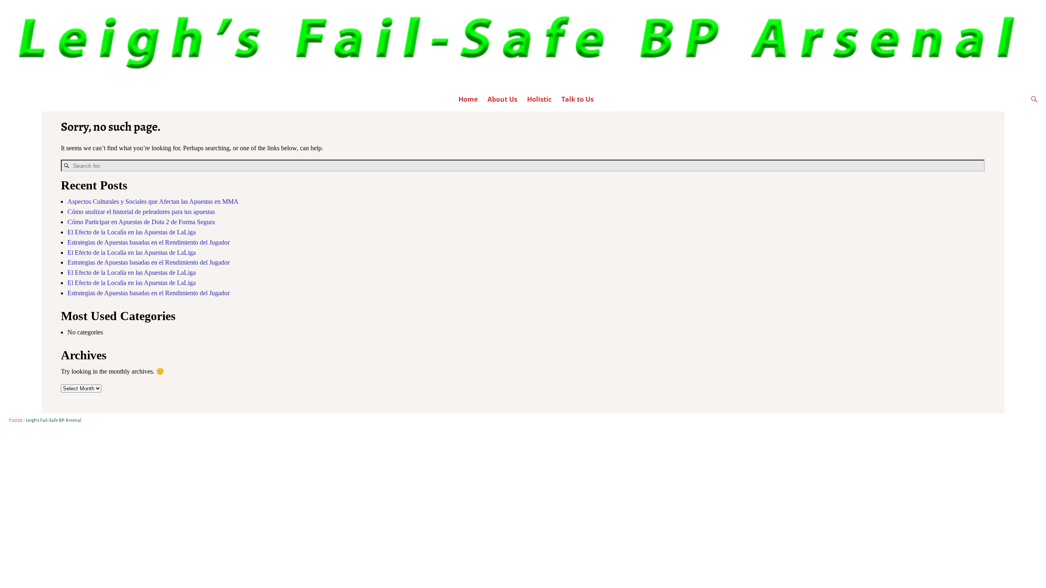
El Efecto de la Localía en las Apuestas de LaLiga (131, 232)
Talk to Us (577, 99)
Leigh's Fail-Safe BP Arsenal (53, 420)
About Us (502, 99)
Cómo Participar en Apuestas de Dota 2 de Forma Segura (141, 221)
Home (468, 99)
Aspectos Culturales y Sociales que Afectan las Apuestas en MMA (153, 201)
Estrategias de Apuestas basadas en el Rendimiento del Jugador (148, 242)
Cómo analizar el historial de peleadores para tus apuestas (141, 211)
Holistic (539, 99)
